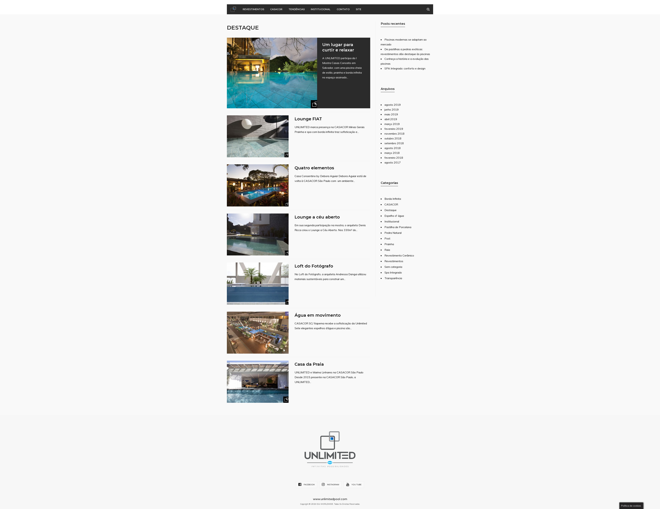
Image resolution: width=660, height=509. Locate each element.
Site (358, 9)
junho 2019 (391, 109)
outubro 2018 (392, 138)
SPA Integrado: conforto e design (404, 68)
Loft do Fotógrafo (314, 266)
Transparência (393, 278)
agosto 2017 (392, 162)
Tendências (297, 9)
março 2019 (392, 124)
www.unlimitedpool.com (330, 499)
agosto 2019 (392, 104)
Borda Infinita (392, 198)
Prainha (389, 244)
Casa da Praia (309, 364)
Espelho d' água (394, 215)
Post (387, 238)
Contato (343, 9)
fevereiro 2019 (393, 128)
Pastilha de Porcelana (397, 227)
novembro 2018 (394, 133)
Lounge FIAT (308, 118)
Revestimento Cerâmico (399, 255)
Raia (387, 249)
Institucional (321, 9)
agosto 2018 (392, 148)
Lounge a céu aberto (317, 217)
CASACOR (276, 9)
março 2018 (392, 153)
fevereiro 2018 (393, 157)
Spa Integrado (393, 272)
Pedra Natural (393, 232)
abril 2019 (390, 119)
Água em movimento (318, 315)
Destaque (390, 210)
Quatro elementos (314, 167)
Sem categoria (393, 267)
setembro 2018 (394, 143)
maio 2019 (391, 114)
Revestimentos (253, 9)
